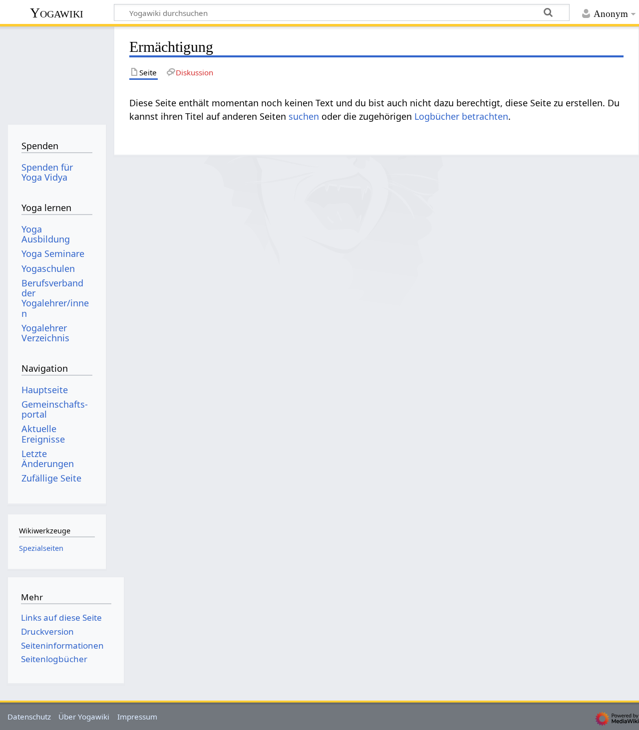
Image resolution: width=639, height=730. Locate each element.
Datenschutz (29, 717)
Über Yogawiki (83, 717)
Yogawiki (56, 12)
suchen (304, 116)
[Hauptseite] (56, 73)
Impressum (137, 717)
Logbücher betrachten (461, 116)
